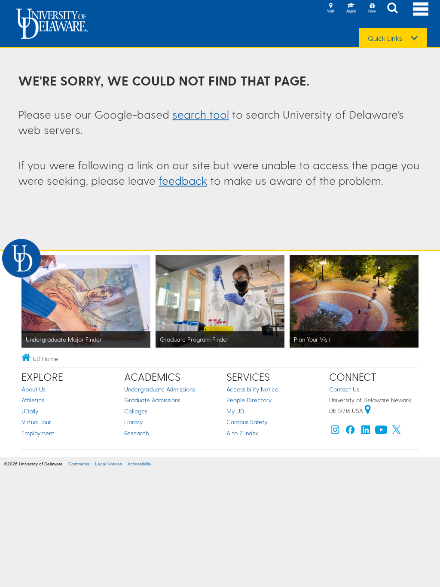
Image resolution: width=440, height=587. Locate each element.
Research (136, 433)
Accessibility (139, 464)
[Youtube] (381, 431)
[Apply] (351, 8)
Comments (78, 464)
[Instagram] (335, 431)
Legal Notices (108, 464)
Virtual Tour (36, 421)
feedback (183, 180)
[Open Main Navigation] (420, 8)
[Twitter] (397, 431)
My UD (235, 411)
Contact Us (344, 389)
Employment (37, 433)
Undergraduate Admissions (159, 389)
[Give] (371, 8)
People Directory (249, 400)
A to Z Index (242, 433)
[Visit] (330, 8)
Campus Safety (246, 421)
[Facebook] (350, 431)
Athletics (32, 400)
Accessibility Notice (252, 389)
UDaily (29, 411)
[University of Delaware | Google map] (368, 410)
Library (133, 421)
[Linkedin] (366, 431)
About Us (33, 389)
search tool (200, 114)
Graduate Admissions (152, 400)
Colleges (135, 411)
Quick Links (385, 38)
